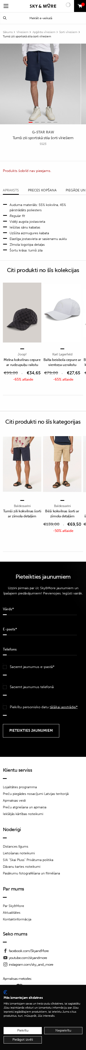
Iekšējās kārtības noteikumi (23, 814)
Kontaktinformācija (17, 919)
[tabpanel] (40, 84)
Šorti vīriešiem (68, 32)
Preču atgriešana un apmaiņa (24, 807)
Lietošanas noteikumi (19, 853)
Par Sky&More (13, 906)
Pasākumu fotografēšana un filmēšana (31, 873)
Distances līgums (15, 847)
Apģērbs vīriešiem (43, 32)
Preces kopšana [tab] (42, 190)
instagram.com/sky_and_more (31, 964)
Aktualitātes (11, 913)
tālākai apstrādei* (64, 707)
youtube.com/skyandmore (28, 958)
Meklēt (5, 18)
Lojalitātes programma (20, 787)
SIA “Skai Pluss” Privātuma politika (28, 860)
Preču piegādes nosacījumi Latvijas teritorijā (36, 794)
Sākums (8, 32)
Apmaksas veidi (14, 801)
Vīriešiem (22, 32)
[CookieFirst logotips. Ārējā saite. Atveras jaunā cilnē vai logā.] (5, 992)
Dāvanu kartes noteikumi (21, 867)
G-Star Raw (43, 132)
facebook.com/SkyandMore (28, 951)
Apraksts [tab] (11, 190)
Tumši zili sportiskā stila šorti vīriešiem (27, 36)
